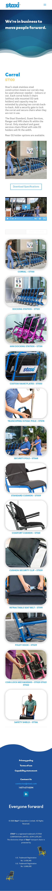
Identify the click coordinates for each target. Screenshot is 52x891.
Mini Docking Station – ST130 (26, 346)
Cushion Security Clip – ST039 (26, 570)
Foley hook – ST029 (26, 644)
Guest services (36, 232)
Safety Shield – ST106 (26, 722)
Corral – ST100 (26, 271)
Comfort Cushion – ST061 (26, 532)
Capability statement (26, 770)
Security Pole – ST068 (26, 458)
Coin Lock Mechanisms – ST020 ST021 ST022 (26, 683)
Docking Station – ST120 (26, 308)
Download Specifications (26, 187)
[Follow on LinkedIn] (26, 794)
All (15, 232)
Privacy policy (26, 760)
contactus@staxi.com (26, 783)
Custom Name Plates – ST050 (26, 383)
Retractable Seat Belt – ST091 (26, 607)
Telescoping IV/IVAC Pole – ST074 (26, 420)
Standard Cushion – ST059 (26, 495)
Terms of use (26, 765)
